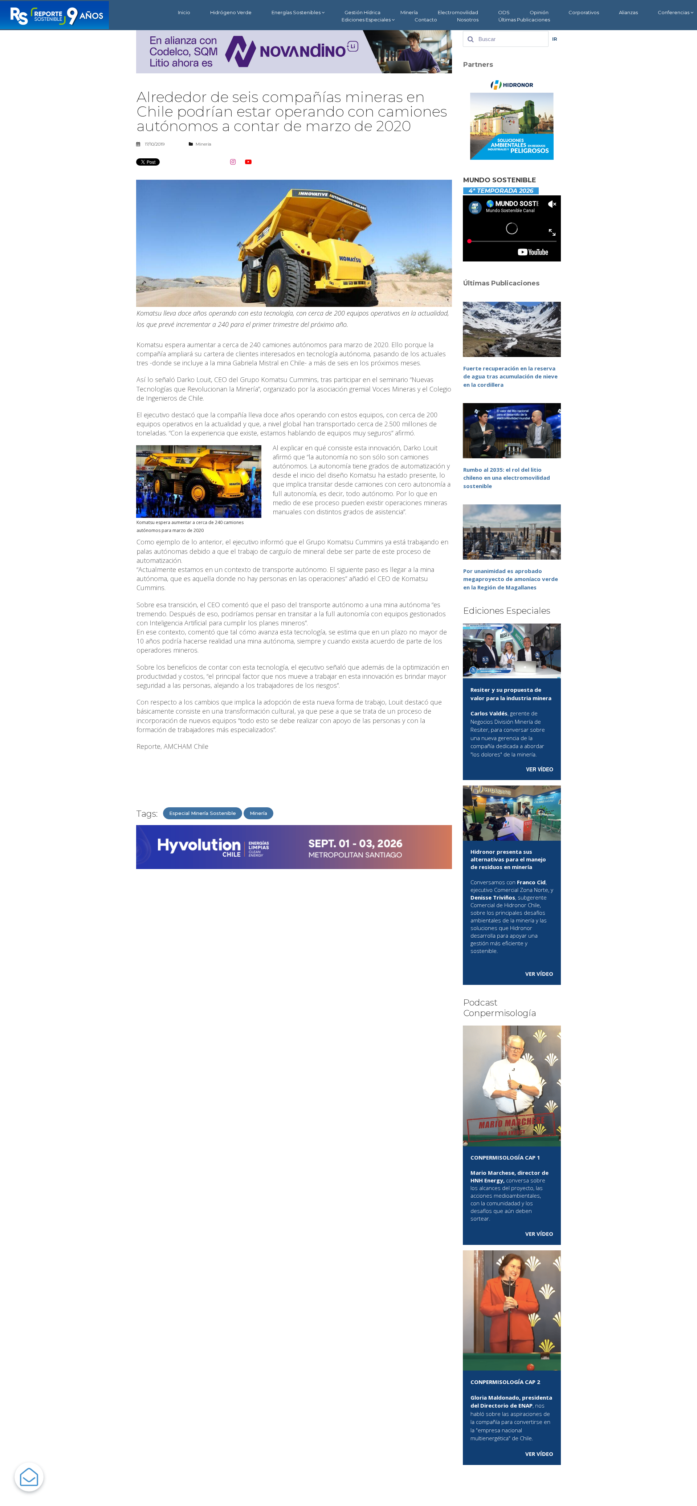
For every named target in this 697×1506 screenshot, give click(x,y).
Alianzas (628, 12)
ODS (504, 12)
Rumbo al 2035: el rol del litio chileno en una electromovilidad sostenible (506, 478)
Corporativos (583, 12)
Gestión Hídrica (362, 12)
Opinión (539, 12)
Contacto (426, 20)
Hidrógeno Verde (231, 12)
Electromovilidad (458, 12)
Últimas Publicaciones (524, 20)
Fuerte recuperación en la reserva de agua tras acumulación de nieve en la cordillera (510, 376)
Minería (409, 12)
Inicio (184, 12)
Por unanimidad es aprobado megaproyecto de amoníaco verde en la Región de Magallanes (510, 579)
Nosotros (467, 20)
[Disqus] (294, 967)
